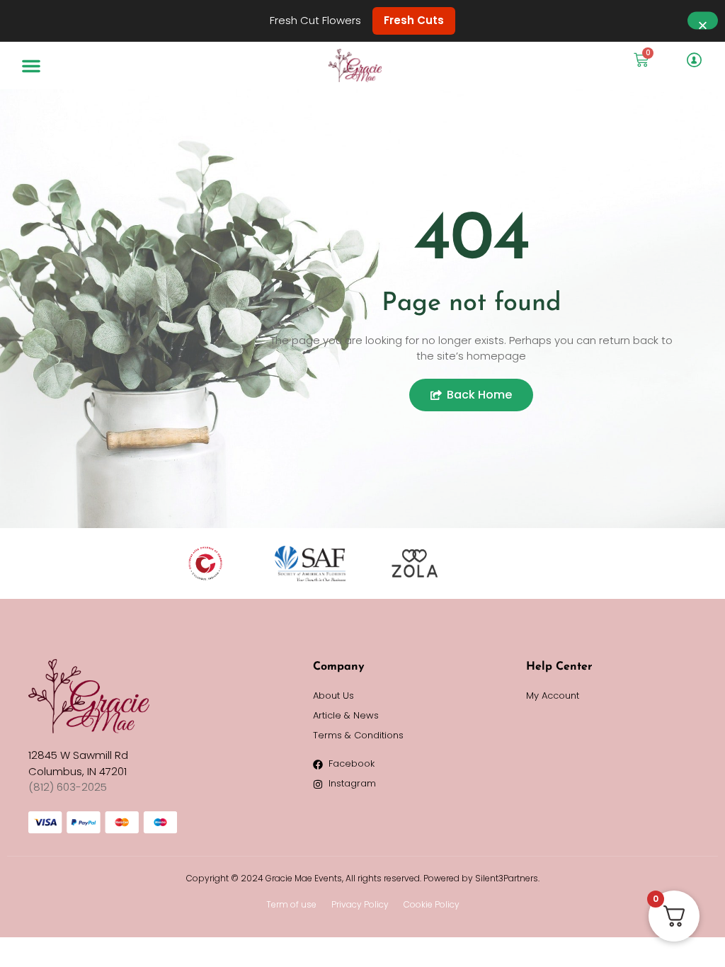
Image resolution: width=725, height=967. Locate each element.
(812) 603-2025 (67, 786)
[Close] (702, 21)
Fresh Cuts (414, 20)
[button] (31, 66)
